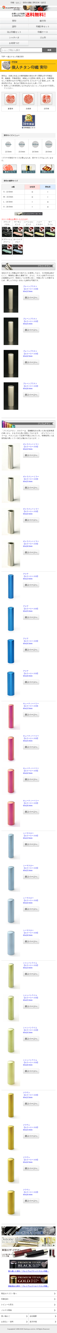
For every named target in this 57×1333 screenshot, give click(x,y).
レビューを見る (7, 1305)
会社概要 (33, 1316)
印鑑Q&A (4, 1299)
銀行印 (43, 21)
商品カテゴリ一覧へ (9, 1293)
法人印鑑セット (14, 32)
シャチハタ (14, 37)
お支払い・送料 (7, 1322)
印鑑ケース (43, 32)
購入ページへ (31, 297)
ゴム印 (43, 37)
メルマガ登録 (6, 1310)
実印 (14, 21)
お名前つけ (14, 43)
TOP (3, 57)
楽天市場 (33, 1322)
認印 (14, 26)
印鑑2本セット (43, 26)
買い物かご (5, 1316)
